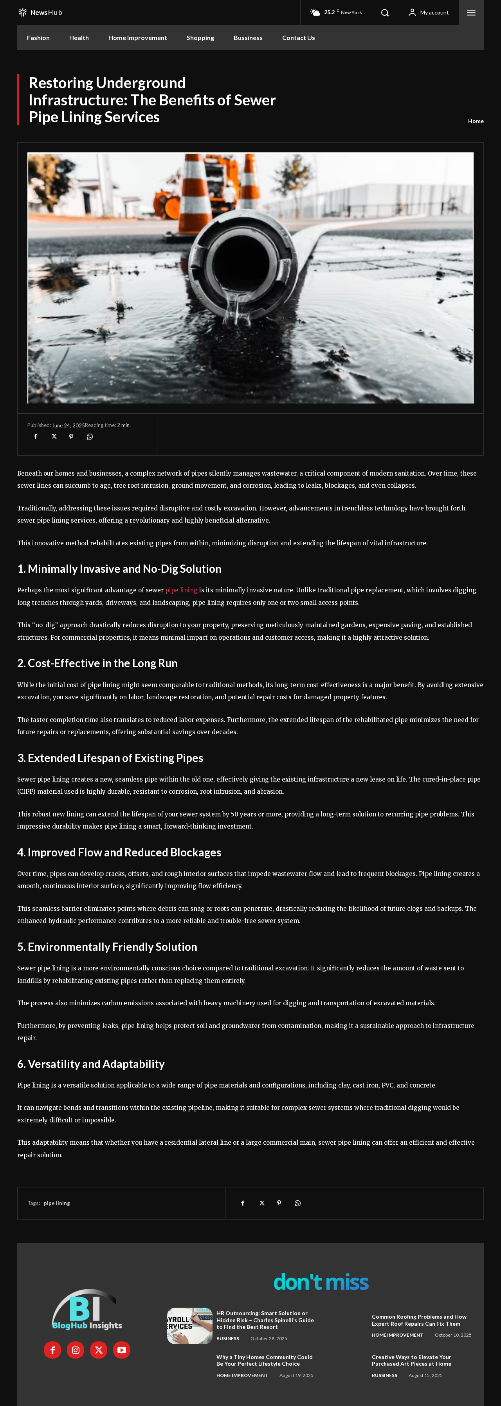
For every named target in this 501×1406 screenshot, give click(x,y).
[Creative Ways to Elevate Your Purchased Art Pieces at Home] (345, 1366)
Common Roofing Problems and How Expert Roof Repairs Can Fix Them (419, 1320)
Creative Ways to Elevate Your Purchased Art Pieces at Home (411, 1360)
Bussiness (384, 1375)
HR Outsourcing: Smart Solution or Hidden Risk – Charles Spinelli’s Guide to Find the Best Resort (265, 1320)
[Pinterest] (71, 437)
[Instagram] (75, 1350)
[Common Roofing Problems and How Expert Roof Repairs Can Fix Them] (345, 1326)
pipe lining (57, 1203)
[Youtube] (121, 1350)
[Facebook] (35, 437)
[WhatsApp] (89, 437)
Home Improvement (398, 1335)
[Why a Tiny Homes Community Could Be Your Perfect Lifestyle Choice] (190, 1366)
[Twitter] (53, 437)
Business (227, 1338)
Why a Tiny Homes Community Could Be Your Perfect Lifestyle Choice (264, 1360)
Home (476, 121)
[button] (384, 12)
